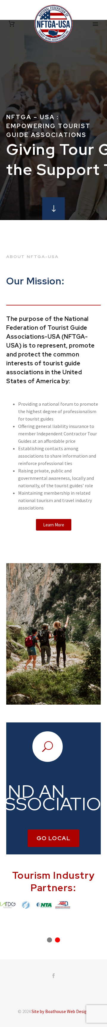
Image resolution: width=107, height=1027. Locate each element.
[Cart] (11, 24)
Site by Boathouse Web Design (60, 1011)
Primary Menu (95, 24)
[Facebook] (53, 975)
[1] (49, 939)
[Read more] (53, 208)
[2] (57, 939)
